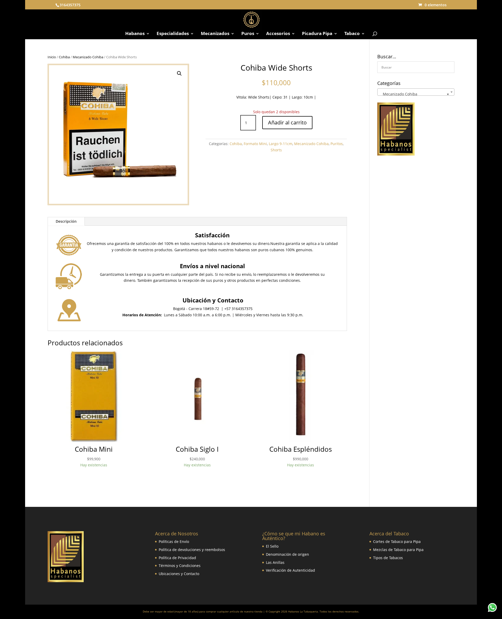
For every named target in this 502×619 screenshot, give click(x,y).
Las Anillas (275, 562)
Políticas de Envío (174, 541)
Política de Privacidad (177, 557)
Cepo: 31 (280, 97)
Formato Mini (255, 143)
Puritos (336, 143)
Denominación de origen (287, 554)
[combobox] (415, 92)
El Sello (272, 546)
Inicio (52, 57)
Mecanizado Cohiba (88, 57)
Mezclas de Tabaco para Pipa (398, 549)
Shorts (276, 149)
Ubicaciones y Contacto (179, 573)
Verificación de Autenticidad (290, 570)
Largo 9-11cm (280, 143)
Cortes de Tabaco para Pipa (397, 541)
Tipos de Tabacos (388, 557)
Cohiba (64, 57)
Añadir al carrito (287, 122)
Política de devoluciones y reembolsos (192, 549)
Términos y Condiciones (180, 565)
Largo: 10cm (302, 97)
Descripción (66, 221)
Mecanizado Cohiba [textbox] (414, 93)
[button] (179, 73)
